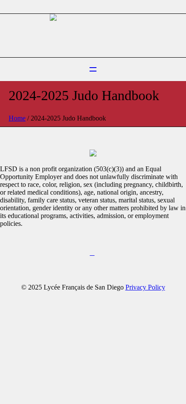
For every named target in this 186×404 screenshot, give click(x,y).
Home (17, 118)
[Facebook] (92, 253)
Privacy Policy (145, 287)
